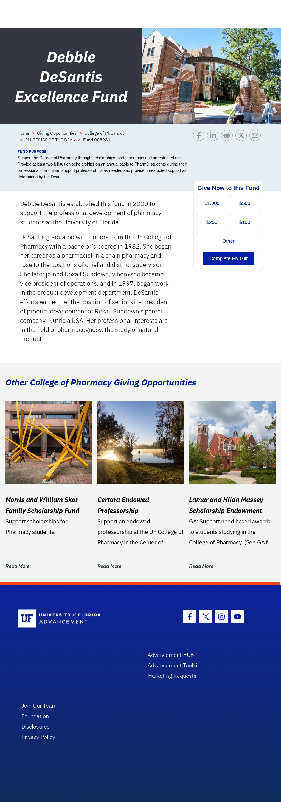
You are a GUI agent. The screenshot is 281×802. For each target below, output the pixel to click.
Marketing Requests (172, 675)
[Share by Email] (256, 139)
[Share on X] (242, 139)
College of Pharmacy (105, 133)
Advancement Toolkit (173, 665)
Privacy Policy (38, 737)
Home (23, 133)
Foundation (35, 716)
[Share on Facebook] (200, 139)
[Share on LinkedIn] (214, 139)
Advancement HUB (171, 654)
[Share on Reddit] (228, 139)
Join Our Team (39, 705)
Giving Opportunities (57, 133)
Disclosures (35, 726)
